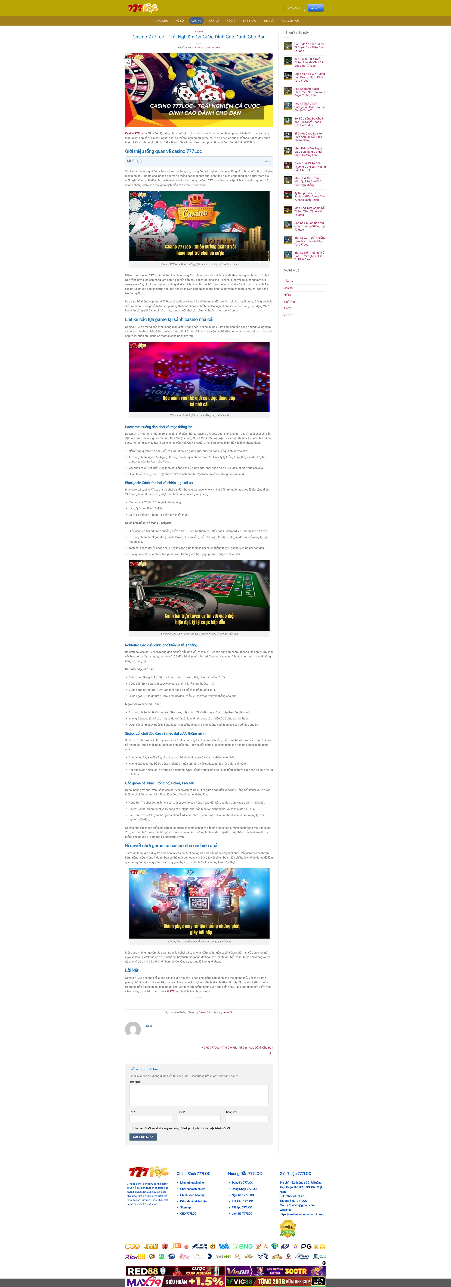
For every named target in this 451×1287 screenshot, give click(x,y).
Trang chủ (160, 20)
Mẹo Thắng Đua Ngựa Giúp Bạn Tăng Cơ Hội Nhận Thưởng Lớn (308, 152)
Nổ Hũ (231, 20)
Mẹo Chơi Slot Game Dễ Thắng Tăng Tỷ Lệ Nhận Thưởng (309, 211)
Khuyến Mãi (290, 20)
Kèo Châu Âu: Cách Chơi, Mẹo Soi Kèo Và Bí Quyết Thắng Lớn (309, 92)
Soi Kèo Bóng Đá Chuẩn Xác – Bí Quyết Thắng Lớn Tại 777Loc (309, 122)
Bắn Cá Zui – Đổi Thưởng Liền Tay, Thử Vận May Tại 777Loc (309, 241)
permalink (228, 1012)
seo (218, 47)
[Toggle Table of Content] (265, 161)
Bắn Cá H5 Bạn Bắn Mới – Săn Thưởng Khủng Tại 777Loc (309, 226)
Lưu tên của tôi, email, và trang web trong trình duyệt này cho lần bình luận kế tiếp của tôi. (182, 1128)
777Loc (174, 991)
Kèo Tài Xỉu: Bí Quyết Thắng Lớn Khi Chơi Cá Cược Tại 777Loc (308, 62)
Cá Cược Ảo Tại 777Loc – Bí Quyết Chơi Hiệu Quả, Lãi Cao (310, 47)
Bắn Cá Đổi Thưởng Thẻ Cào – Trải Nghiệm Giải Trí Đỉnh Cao (309, 256)
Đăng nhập (295, 8)
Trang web (231, 1112)
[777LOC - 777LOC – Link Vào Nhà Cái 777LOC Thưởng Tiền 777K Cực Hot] (142, 8)
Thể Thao (249, 20)
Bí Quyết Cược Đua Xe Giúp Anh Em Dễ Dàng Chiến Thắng (308, 137)
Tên (132, 1112)
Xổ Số (179, 20)
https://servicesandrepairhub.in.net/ (302, 1214)
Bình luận (135, 1081)
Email (181, 1112)
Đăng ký (316, 8)
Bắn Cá (214, 20)
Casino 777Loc (134, 133)
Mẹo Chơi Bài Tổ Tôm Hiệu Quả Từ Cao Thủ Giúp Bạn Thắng (307, 181)
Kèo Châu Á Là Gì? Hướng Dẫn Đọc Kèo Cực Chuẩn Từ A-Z (309, 107)
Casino (196, 20)
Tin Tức (269, 20)
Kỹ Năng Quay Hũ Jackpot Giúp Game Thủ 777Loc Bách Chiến (309, 196)
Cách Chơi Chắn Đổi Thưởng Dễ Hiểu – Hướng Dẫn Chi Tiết (310, 167)
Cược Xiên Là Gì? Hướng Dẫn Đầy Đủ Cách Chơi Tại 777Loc (309, 77)
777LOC (302, 1200)
